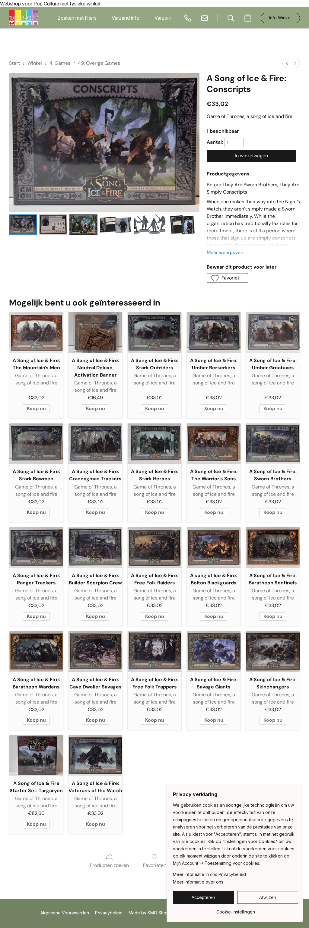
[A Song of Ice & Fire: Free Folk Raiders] (154, 547)
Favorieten (154, 865)
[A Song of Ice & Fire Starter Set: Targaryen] (36, 755)
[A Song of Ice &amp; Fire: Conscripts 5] (183, 224)
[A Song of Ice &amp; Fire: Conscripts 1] (53, 224)
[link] (235, 910)
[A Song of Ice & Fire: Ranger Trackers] (36, 547)
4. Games (59, 63)
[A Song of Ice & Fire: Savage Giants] (214, 651)
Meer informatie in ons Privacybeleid (209, 874)
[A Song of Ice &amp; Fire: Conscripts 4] (149, 224)
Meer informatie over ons (198, 881)
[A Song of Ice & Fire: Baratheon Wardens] (36, 651)
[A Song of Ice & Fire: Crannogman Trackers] (95, 443)
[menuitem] (287, 63)
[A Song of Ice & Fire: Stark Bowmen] (36, 443)
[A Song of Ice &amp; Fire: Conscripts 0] (23, 224)
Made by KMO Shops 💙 (153, 912)
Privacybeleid (109, 912)
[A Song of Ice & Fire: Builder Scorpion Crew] (95, 547)
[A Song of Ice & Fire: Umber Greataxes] (273, 332)
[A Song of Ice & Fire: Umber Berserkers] (214, 332)
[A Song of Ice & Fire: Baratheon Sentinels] (273, 547)
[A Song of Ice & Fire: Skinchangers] (273, 651)
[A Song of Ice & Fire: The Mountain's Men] (36, 332)
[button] (23, 17)
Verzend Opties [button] (171, 18)
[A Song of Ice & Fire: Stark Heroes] (154, 443)
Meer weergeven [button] (225, 252)
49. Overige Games (99, 63)
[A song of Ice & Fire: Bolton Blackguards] (214, 547)
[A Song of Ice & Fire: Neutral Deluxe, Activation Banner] (95, 332)
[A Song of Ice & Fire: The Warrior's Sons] (214, 443)
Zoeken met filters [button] (77, 18)
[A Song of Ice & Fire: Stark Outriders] (154, 332)
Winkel (34, 63)
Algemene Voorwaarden (64, 912)
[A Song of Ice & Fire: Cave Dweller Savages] (95, 651)
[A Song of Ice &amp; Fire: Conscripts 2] (83, 224)
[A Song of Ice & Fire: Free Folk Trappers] (154, 651)
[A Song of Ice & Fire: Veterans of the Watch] (95, 755)
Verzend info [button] (125, 18)
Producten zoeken (109, 865)
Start (14, 63)
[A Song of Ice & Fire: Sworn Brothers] (273, 443)
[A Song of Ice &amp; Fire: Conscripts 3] (116, 224)
